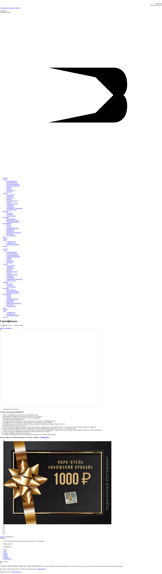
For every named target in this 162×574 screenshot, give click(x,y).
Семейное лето (11, 241)
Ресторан (6, 217)
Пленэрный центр (12, 182)
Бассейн (9, 199)
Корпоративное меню (13, 222)
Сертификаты (11, 207)
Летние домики (11, 216)
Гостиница (10, 214)
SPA (4, 237)
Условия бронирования (13, 185)
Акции (5, 246)
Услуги (5, 193)
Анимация (10, 196)
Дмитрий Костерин (16, 572)
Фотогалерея (10, 190)
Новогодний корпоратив (14, 232)
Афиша (5, 238)
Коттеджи (9, 213)
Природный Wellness (13, 244)
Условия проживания (13, 184)
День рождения (11, 235)
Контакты (9, 191)
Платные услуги (11, 210)
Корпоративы (7, 558)
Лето (4, 240)
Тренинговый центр (12, 228)
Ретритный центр (12, 181)
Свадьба (9, 226)
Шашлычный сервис (13, 220)
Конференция (11, 229)
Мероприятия (7, 223)
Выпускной (10, 234)
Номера (5, 211)
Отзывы (9, 188)
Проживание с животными (14, 208)
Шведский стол (11, 219)
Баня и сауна (10, 197)
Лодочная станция (12, 200)
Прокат (9, 202)
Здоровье (6, 557)
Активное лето (11, 243)
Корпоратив (10, 231)
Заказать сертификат (6, 328)
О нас (5, 179)
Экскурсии (10, 205)
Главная (5, 178)
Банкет (9, 225)
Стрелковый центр (12, 204)
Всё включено (11, 194)
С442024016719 (41, 569)
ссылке (120, 566)
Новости (9, 187)
